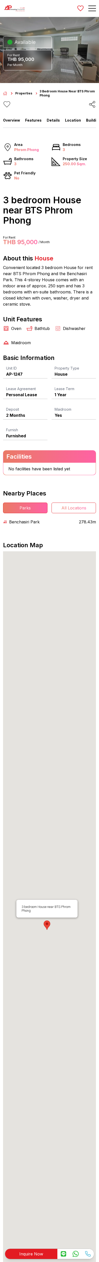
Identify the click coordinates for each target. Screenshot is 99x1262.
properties (23, 93)
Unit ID (11, 368)
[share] (92, 104)
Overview (11, 120)
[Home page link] (5, 93)
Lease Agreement (21, 389)
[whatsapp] (76, 1254)
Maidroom (63, 409)
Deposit (12, 409)
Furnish (12, 430)
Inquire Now (31, 1253)
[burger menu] (92, 8)
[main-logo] (14, 8)
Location (73, 120)
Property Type (67, 368)
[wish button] (80, 8)
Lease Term (64, 389)
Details (53, 120)
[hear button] (7, 104)
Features (33, 120)
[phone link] (88, 1254)
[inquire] (63, 1254)
